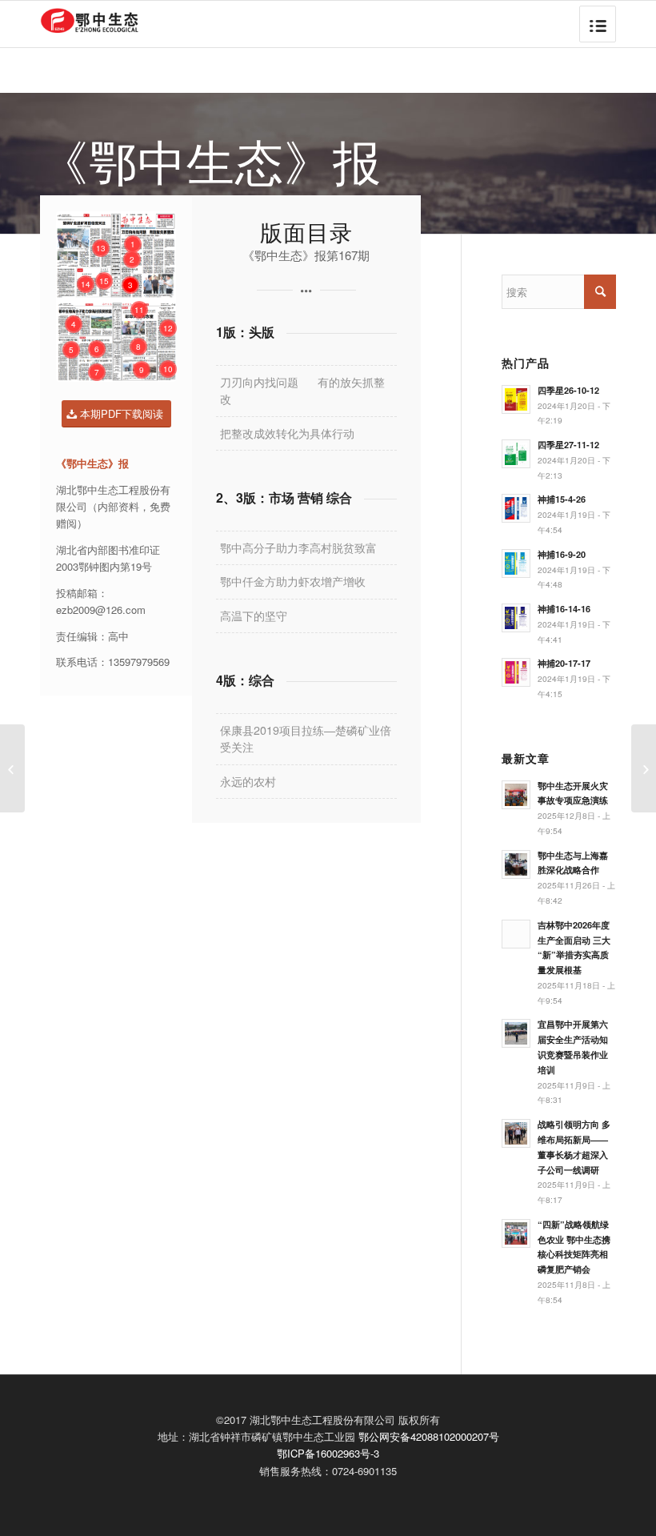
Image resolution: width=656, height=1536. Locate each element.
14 (85, 284)
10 (168, 369)
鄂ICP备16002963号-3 (328, 1453)
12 (168, 328)
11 (139, 309)
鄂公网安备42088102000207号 (428, 1436)
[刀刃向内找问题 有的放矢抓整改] (12, 768)
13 (101, 248)
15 (104, 281)
